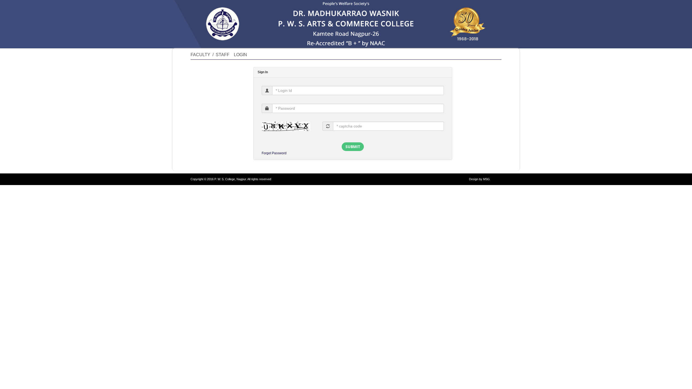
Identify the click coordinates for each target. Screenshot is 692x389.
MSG (486, 179)
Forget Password (274, 153)
